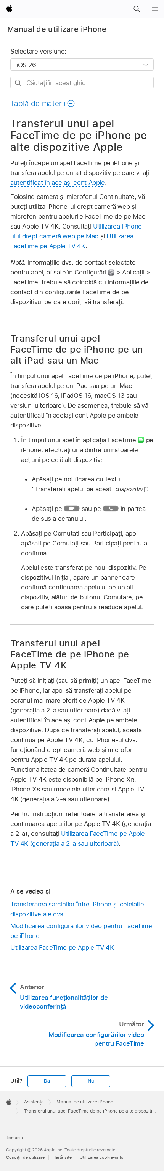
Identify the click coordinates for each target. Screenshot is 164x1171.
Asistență (34, 1102)
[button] (136, 9)
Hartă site (62, 1157)
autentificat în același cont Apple (57, 182)
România (14, 1137)
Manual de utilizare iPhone (57, 29)
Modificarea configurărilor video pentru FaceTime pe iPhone (81, 930)
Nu (91, 1081)
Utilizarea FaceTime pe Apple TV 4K (62, 947)
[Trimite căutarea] (18, 83)
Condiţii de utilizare (25, 1157)
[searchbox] (82, 82)
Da (47, 1081)
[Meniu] (155, 9)
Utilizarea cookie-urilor (102, 1157)
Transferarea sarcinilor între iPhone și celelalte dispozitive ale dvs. (77, 909)
